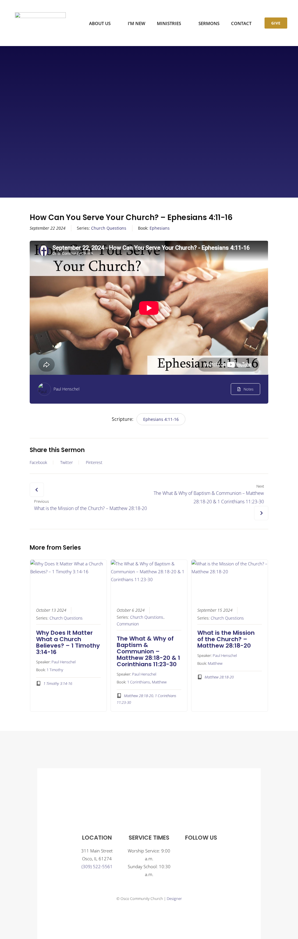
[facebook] (195, 852)
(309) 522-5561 (97, 866)
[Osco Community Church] (40, 14)
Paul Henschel (66, 389)
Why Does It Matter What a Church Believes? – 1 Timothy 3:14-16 (68, 642)
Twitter (66, 462)
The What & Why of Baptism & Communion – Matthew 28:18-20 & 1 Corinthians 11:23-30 (148, 651)
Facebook (38, 462)
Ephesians (160, 228)
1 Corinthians (138, 682)
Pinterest (94, 462)
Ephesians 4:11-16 (161, 419)
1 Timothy (55, 669)
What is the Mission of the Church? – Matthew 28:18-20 (226, 639)
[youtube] (207, 852)
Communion (128, 624)
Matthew (159, 682)
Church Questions (108, 228)
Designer (174, 898)
